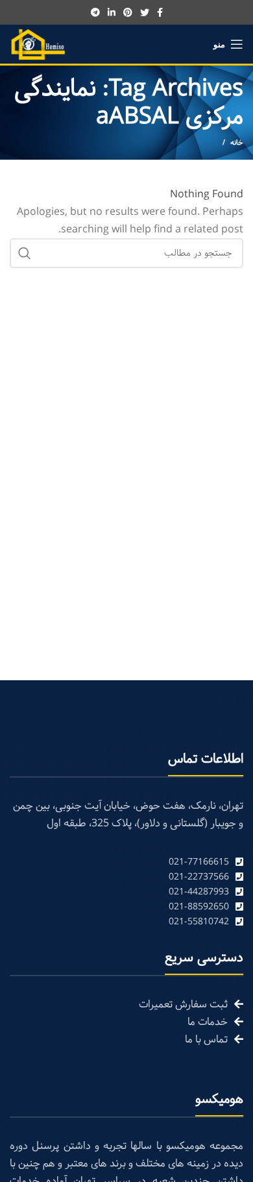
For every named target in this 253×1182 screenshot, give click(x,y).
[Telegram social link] (95, 12)
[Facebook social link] (160, 12)
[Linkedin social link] (111, 12)
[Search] (25, 253)
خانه (236, 143)
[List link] (126, 862)
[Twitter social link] (144, 12)
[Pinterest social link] (127, 12)
